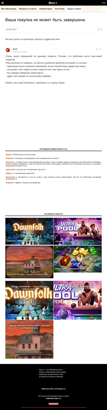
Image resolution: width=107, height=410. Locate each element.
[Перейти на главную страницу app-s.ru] (53, 2)
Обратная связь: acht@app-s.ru (53, 389)
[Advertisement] (53, 119)
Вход (104, 3)
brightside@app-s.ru (53, 398)
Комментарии (46, 9)
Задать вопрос (74, 9)
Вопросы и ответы (28, 9)
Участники (59, 9)
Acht (15, 49)
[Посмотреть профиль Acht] (7, 50)
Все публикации (8, 9)
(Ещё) (65, 149)
